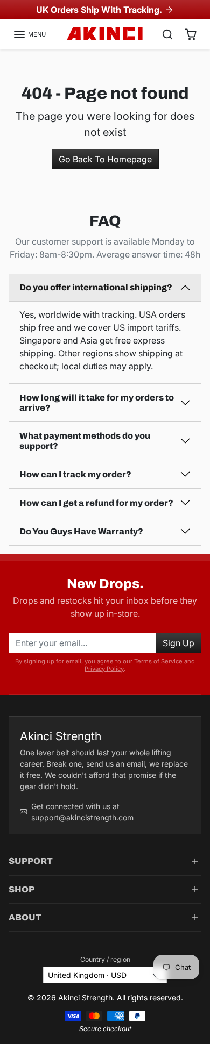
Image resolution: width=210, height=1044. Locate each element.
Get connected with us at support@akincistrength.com (82, 812)
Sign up (178, 643)
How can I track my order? (75, 474)
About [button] (25, 917)
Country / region (105, 959)
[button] (29, 34)
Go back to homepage (105, 159)
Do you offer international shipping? (95, 287)
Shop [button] (21, 889)
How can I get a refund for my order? (96, 502)
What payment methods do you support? (84, 441)
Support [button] (31, 861)
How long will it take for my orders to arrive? (96, 402)
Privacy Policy (104, 669)
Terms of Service (158, 661)
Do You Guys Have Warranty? (81, 531)
